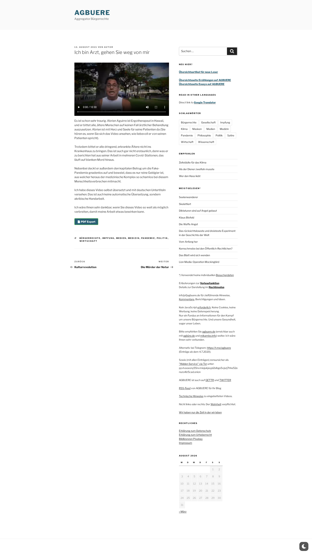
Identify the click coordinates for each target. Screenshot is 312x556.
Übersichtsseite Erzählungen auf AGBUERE (205, 80)
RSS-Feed (184, 388)
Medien (121, 238)
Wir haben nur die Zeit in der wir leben (200, 412)
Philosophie (204, 135)
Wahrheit (216, 404)
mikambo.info (208, 335)
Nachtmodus (216, 287)
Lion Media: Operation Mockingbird (199, 261)
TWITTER (225, 380)
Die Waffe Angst (188, 224)
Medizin (134, 238)
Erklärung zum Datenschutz (195, 430)
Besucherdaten (225, 275)
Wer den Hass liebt (189, 176)
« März (183, 511)
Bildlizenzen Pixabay (191, 438)
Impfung (108, 238)
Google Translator (205, 102)
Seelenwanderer (188, 197)
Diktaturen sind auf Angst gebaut (198, 210)
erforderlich (204, 307)
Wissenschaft (206, 141)
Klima (184, 128)
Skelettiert (185, 203)
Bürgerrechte (90, 238)
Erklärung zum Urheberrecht (195, 434)
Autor (108, 47)
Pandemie (148, 238)
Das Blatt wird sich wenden (194, 255)
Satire (230, 135)
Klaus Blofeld (186, 217)
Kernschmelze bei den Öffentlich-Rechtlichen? (205, 248)
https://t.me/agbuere (219, 347)
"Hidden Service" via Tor (193, 363)
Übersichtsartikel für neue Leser (198, 71)
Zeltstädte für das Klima (192, 162)
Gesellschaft (208, 122)
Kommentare (186, 299)
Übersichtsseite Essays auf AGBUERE (201, 84)
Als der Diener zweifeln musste (196, 169)
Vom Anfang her (188, 241)
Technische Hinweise (191, 396)
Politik (162, 238)
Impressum (185, 442)
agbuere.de (208, 331)
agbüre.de (189, 335)
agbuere (92, 13)
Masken (197, 128)
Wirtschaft (88, 241)
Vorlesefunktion (209, 283)
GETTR (209, 380)
